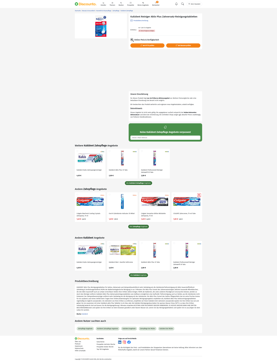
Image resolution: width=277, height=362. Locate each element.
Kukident (85, 314)
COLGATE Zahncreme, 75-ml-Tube (184, 213)
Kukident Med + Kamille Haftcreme (121, 262)
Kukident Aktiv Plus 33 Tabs (118, 170)
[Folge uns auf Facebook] (129, 342)
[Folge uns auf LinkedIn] (119, 342)
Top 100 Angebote (103, 349)
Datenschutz (79, 348)
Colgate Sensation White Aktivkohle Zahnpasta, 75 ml (153, 215)
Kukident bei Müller (166, 329)
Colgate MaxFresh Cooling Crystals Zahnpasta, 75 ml (88, 215)
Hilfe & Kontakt (80, 351)
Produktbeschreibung (140, 21)
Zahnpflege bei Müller (147, 329)
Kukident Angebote (129, 329)
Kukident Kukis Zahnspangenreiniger (89, 170)
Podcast (77, 344)
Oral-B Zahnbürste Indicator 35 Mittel (122, 213)
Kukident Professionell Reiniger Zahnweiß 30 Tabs (152, 171)
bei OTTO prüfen (148, 45)
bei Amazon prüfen (184, 45)
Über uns (78, 342)
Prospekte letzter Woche (105, 347)
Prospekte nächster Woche (106, 344)
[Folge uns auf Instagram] (124, 342)
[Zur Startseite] (87, 4)
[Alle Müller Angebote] (133, 30)
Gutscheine (100, 342)
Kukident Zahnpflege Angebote (107, 329)
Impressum (79, 346)
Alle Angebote (138, 183)
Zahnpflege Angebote (85, 329)
